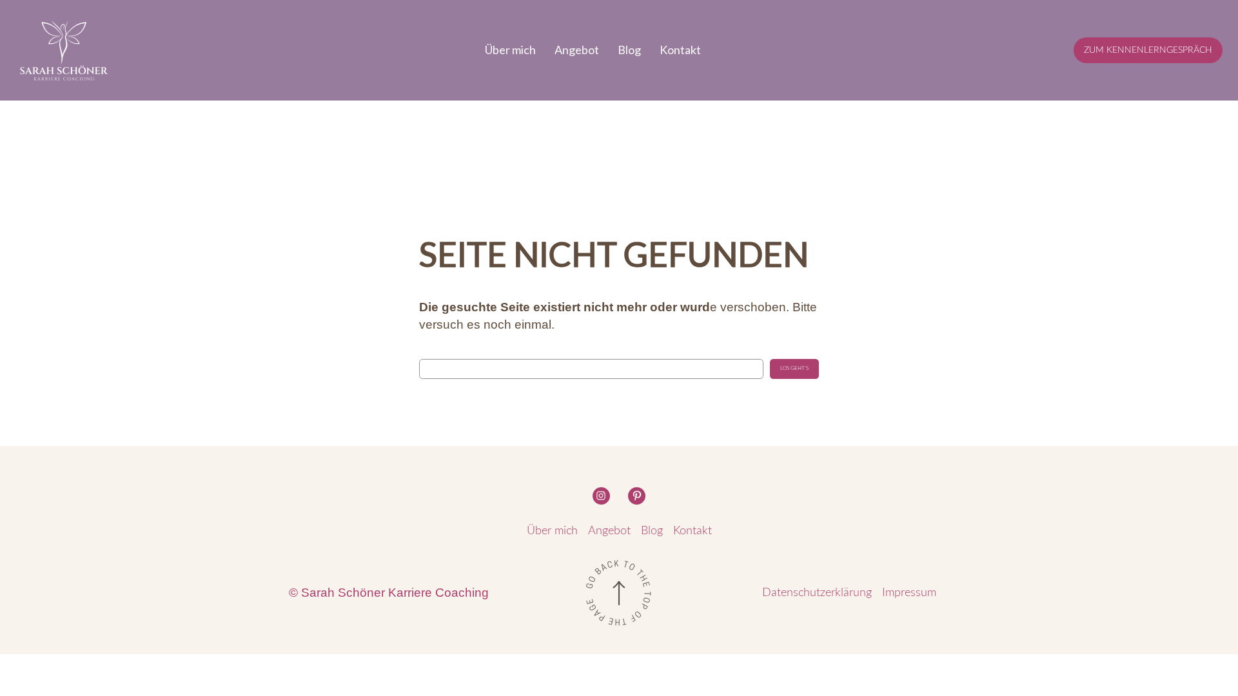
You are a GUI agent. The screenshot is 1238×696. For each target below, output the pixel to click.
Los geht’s (794, 368)
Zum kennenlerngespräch (1148, 50)
